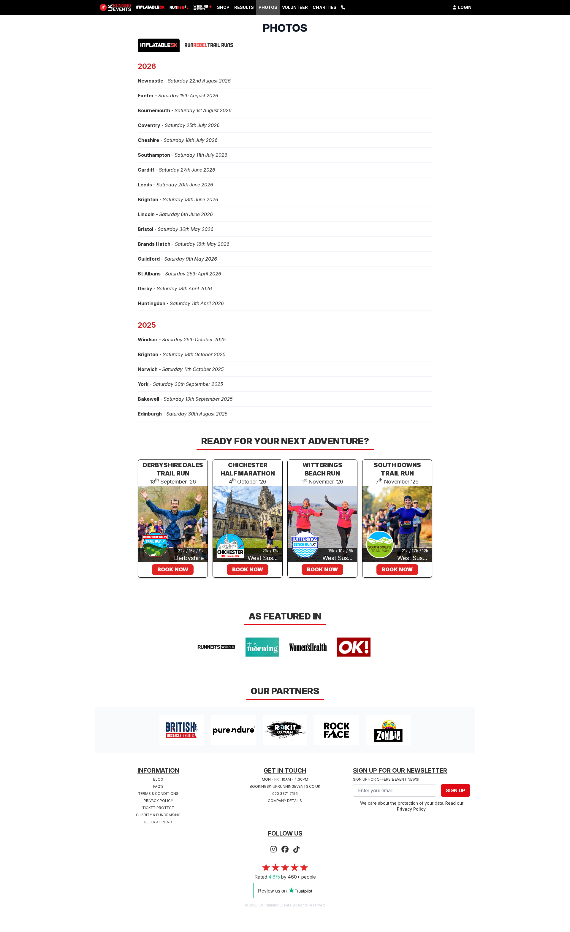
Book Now (172, 569)
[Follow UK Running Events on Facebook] (285, 849)
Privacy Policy (158, 800)
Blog (158, 779)
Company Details (285, 800)
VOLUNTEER (295, 7)
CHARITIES (324, 7)
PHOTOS (268, 7)
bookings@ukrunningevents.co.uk (285, 786)
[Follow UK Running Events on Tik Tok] (296, 849)
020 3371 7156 (285, 793)
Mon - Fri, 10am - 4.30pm (285, 779)
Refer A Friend (158, 822)
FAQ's (158, 786)
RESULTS (244, 7)
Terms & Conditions (158, 793)
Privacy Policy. (412, 808)
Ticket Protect (158, 808)
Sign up (455, 790)
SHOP (223, 7)
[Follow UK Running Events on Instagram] (273, 849)
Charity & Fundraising (158, 815)
